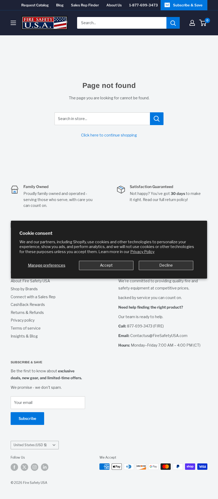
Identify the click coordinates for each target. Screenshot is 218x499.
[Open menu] (13, 23)
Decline (166, 265)
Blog (60, 5)
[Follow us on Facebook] (14, 467)
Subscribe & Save (188, 5)
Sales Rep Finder (85, 5)
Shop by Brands (24, 289)
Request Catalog (35, 5)
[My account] (192, 23)
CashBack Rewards (28, 304)
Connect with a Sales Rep (33, 297)
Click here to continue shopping (109, 135)
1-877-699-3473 (143, 5)
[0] (203, 23)
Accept (106, 265)
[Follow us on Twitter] (24, 467)
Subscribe (27, 418)
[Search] (173, 23)
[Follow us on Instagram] (34, 467)
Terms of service (26, 328)
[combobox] (121, 23)
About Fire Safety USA (30, 281)
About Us (114, 5)
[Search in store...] (157, 118)
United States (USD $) (30, 445)
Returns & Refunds (27, 312)
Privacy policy (23, 320)
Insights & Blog (24, 336)
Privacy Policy (142, 251)
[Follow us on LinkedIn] (44, 467)
